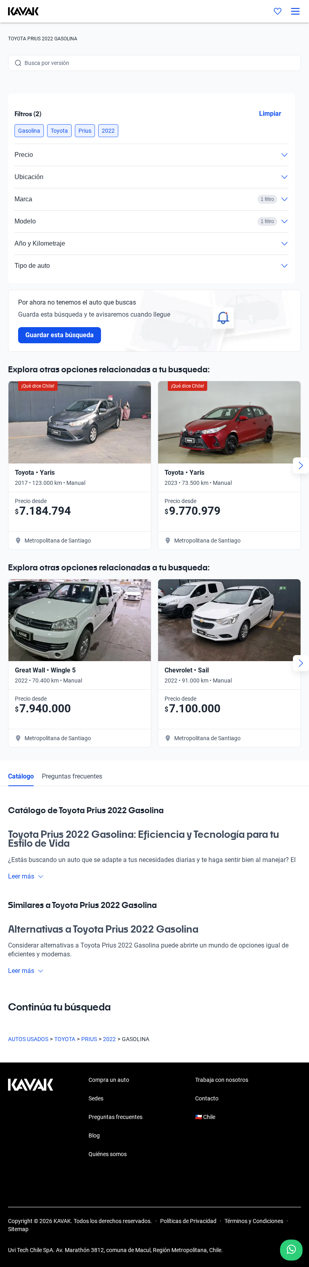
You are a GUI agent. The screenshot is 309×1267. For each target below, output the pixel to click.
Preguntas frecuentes (72, 776)
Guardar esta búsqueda (59, 335)
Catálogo (21, 776)
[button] (29, 130)
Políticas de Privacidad (188, 1221)
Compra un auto (109, 1080)
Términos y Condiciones (254, 1221)
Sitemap (18, 1229)
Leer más (21, 876)
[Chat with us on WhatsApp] (291, 1250)
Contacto (206, 1098)
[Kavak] (19, 11)
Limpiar (270, 113)
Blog (94, 1135)
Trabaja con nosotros (221, 1080)
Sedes (96, 1098)
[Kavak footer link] (30, 1117)
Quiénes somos (108, 1154)
